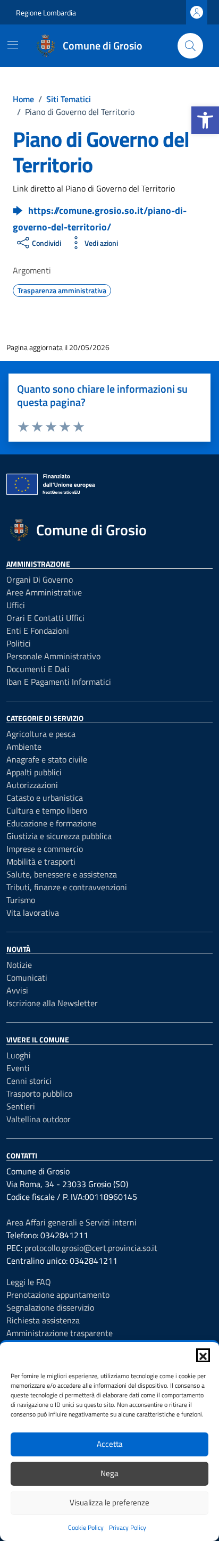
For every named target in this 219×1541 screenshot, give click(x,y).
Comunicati (26, 977)
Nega (109, 1473)
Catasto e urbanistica (44, 797)
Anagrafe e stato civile (46, 759)
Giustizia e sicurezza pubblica (59, 836)
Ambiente (23, 746)
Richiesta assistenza (43, 1320)
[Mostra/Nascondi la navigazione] (12, 44)
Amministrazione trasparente (59, 1333)
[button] (205, 120)
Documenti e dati (38, 668)
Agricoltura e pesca (40, 733)
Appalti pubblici (34, 772)
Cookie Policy (86, 1527)
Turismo (20, 899)
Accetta (110, 1444)
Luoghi (18, 1055)
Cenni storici (29, 1080)
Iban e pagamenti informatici (58, 681)
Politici (18, 643)
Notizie (19, 964)
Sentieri (20, 1106)
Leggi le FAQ (28, 1281)
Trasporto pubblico (39, 1093)
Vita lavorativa (32, 912)
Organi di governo (39, 579)
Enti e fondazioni (37, 630)
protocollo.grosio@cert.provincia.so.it (90, 1247)
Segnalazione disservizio (50, 1307)
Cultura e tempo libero (46, 810)
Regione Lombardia (46, 12)
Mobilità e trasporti (40, 861)
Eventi (18, 1068)
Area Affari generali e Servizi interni (71, 1222)
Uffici (15, 605)
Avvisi (17, 990)
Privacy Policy (127, 1527)
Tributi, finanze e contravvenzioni (66, 887)
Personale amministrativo (53, 656)
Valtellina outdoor (38, 1119)
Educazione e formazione (51, 823)
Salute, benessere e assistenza (61, 874)
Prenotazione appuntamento (58, 1294)
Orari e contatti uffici (45, 617)
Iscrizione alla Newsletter (52, 1003)
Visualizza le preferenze (109, 1502)
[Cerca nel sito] (190, 46)
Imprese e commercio (44, 848)
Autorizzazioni (32, 784)
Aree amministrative (44, 592)
